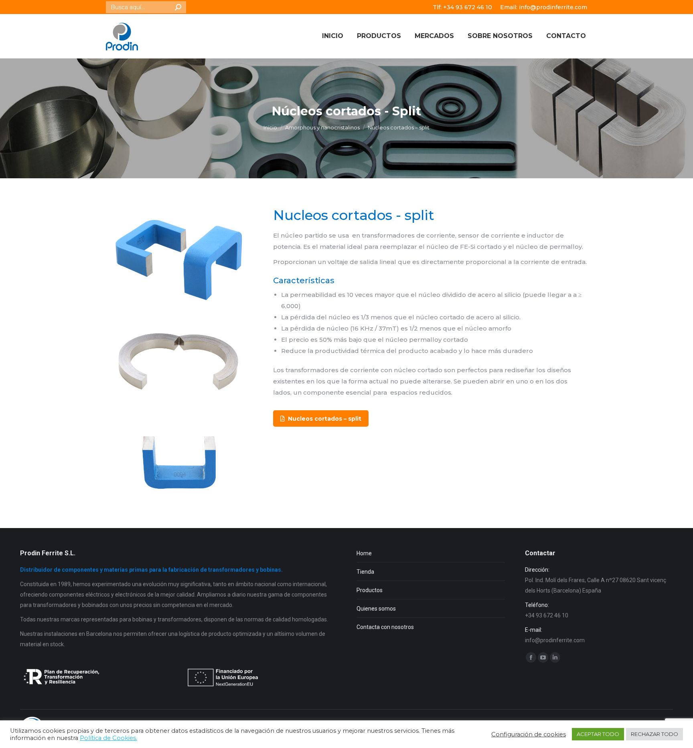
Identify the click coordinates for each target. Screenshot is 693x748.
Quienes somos (376, 608)
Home (364, 553)
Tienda (365, 572)
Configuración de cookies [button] (528, 734)
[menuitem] (332, 36)
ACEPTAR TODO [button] (598, 734)
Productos (370, 590)
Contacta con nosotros (385, 627)
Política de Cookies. (108, 738)
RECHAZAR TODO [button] (654, 734)
